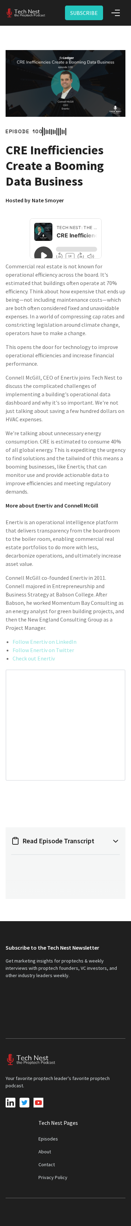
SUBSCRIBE (84, 12)
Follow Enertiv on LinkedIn (45, 641)
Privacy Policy (52, 1177)
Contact (46, 1164)
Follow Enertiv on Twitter (43, 650)
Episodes (48, 1139)
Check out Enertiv (34, 658)
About (44, 1151)
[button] (116, 13)
